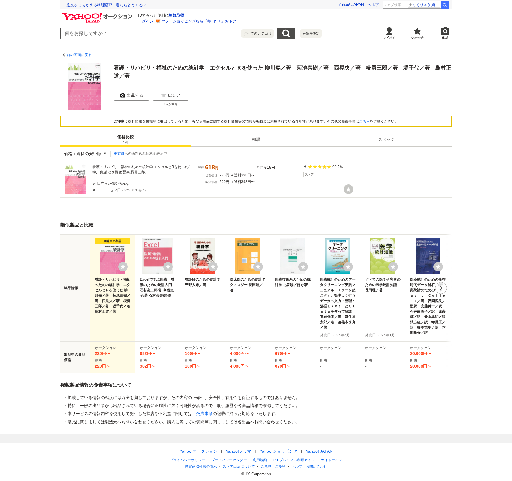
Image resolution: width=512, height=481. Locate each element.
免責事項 (204, 413)
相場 (256, 139)
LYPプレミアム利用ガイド (294, 460)
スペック (386, 139)
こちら (364, 121)
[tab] (125, 139)
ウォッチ (417, 37)
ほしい (174, 95)
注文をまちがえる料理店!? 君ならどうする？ (106, 5)
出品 (445, 37)
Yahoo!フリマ (238, 451)
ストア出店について (239, 466)
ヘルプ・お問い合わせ (309, 466)
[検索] (445, 5)
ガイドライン (331, 460)
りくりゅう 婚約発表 (426, 5)
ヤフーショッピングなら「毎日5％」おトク (198, 21)
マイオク (389, 37)
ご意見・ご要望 (273, 466)
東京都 (119, 153)
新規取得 (176, 15)
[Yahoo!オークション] (97, 14)
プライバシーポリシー (187, 460)
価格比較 (125, 139)
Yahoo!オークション (198, 451)
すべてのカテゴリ (257, 33)
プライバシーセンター (229, 460)
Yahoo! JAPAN (351, 4)
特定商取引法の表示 (201, 466)
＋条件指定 (311, 33)
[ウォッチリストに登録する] (123, 266)
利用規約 (260, 460)
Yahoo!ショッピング (278, 451)
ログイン (145, 21)
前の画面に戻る (79, 55)
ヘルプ (373, 4)
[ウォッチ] (348, 189)
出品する (135, 95)
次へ (441, 288)
